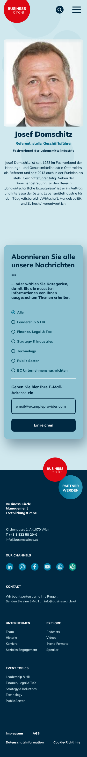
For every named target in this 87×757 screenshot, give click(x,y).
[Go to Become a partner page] (70, 487)
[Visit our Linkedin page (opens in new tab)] (10, 567)
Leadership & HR (18, 677)
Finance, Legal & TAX (21, 683)
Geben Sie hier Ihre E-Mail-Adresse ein (36, 389)
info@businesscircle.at (22, 539)
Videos (51, 637)
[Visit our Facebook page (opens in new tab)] (35, 567)
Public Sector (15, 701)
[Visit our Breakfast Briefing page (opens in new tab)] (60, 567)
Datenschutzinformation (25, 742)
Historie (11, 637)
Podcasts (53, 632)
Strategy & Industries (21, 689)
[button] (60, 10)
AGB (36, 733)
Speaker (52, 650)
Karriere (11, 643)
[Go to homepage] (55, 469)
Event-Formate (57, 643)
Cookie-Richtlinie (66, 742)
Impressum (14, 733)
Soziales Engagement (21, 650)
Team (10, 632)
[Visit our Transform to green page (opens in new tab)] (72, 567)
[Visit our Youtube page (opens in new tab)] (47, 567)
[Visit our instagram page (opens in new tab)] (22, 567)
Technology (14, 695)
